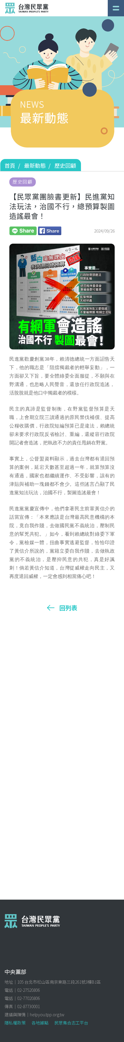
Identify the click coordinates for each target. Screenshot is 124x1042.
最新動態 (35, 165)
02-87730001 (28, 1006)
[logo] (26, 8)
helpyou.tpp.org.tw (47, 1014)
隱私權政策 (15, 1023)
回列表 (68, 608)
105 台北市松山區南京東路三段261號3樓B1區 (59, 982)
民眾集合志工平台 (71, 1023)
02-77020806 (28, 998)
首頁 (10, 165)
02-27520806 (28, 990)
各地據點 (40, 1023)
